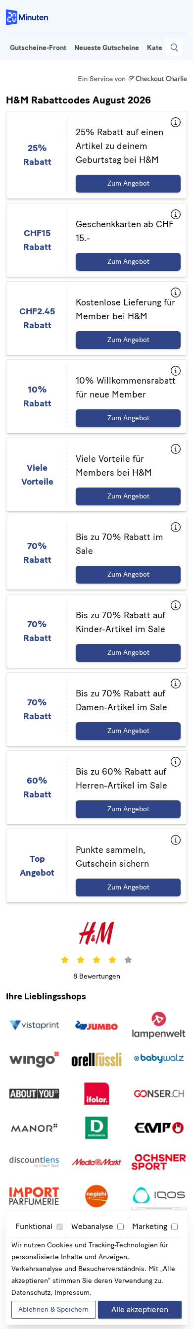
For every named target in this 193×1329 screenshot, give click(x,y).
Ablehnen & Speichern (53, 1309)
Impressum (72, 1292)
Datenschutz (30, 1292)
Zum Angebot (128, 183)
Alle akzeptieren (139, 1309)
